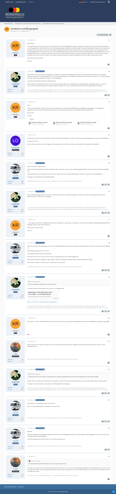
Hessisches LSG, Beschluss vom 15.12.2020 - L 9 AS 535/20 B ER (40, 293)
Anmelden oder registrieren (97, 2)
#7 (109, 219)
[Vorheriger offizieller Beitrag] (105, 185)
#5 (109, 163)
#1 (109, 40)
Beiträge (10, 91)
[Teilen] (110, 35)
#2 (109, 71)
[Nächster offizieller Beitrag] (108, 95)
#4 (109, 135)
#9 (109, 277)
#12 (109, 369)
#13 (109, 400)
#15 (109, 456)
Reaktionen (10, 89)
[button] (83, 2)
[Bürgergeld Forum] (58, 13)
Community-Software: (58, 491)
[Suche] (109, 2)
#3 (109, 102)
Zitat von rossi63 (35, 461)
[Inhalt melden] (108, 64)
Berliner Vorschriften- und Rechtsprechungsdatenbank (42, 302)
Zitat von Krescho (35, 281)
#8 (109, 243)
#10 (109, 318)
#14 (109, 428)
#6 (109, 191)
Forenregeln (104, 91)
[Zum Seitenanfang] (113, 491)
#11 (109, 341)
